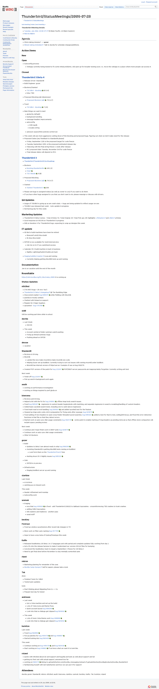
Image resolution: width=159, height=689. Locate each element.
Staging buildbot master (33, 256)
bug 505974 (44, 295)
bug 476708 (38, 306)
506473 (36, 662)
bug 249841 (50, 401)
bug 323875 (87, 412)
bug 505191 (56, 456)
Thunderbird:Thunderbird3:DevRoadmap (39, 161)
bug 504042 (60, 611)
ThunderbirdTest (53, 452)
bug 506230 (64, 447)
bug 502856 (33, 633)
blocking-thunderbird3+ (35, 168)
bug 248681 (41, 648)
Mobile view (49, 686)
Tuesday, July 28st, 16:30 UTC (35, 31)
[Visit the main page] (9, 8)
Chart (29, 171)
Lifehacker (100, 218)
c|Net (111, 218)
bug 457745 (53, 531)
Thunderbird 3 (29, 158)
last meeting (26, 24)
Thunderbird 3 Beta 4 (33, 77)
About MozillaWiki (38, 686)
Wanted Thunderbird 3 (35, 188)
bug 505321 (87, 415)
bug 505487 (33, 404)
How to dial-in (29, 34)
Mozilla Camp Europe (32, 567)
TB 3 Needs (31, 174)
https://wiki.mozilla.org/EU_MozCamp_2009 (38, 277)
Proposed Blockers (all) (35, 100)
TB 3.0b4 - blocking (34, 90)
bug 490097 (58, 636)
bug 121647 (57, 369)
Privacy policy (25, 686)
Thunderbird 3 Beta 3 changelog (36, 292)
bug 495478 (43, 636)
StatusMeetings (38, 20)
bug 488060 (55, 618)
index (33, 24)
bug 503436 (44, 638)
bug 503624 (54, 410)
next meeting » (41, 24)
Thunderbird (28, 20)
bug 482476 (66, 420)
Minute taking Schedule (33, 45)
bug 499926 (38, 506)
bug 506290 (47, 609)
